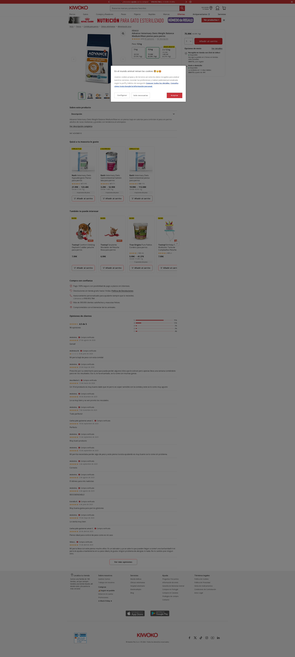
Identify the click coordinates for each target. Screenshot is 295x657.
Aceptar (174, 95)
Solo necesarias (140, 95)
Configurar (122, 95)
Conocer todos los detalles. (158, 83)
